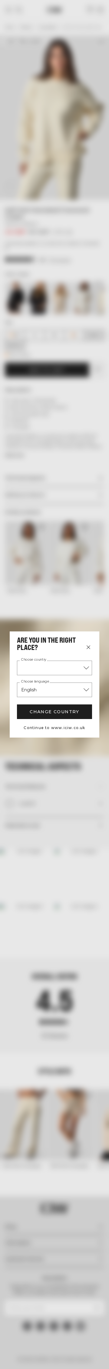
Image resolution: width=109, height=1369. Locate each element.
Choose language (35, 681)
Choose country (33, 660)
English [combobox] (29, 690)
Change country (54, 711)
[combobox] (54, 668)
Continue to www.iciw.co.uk (54, 727)
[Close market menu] (88, 647)
